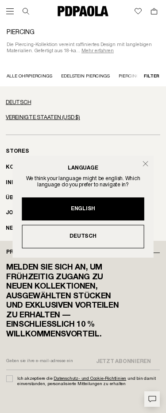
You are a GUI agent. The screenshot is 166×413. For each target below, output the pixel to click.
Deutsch (82, 236)
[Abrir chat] (152, 399)
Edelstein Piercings (85, 76)
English (83, 208)
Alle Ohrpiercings (29, 76)
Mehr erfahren (97, 51)
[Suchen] (26, 11)
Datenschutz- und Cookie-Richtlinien (90, 379)
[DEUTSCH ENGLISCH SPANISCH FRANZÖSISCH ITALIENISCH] (83, 103)
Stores (17, 151)
